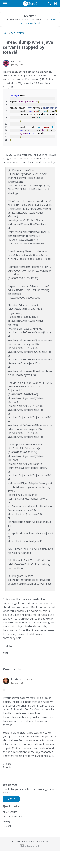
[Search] (49, 3)
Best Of (7, 825)
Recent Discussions (13, 816)
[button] (6, 63)
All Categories (10, 811)
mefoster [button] (16, 61)
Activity (6, 821)
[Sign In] (55, 3)
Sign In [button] (11, 798)
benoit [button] (14, 679)
